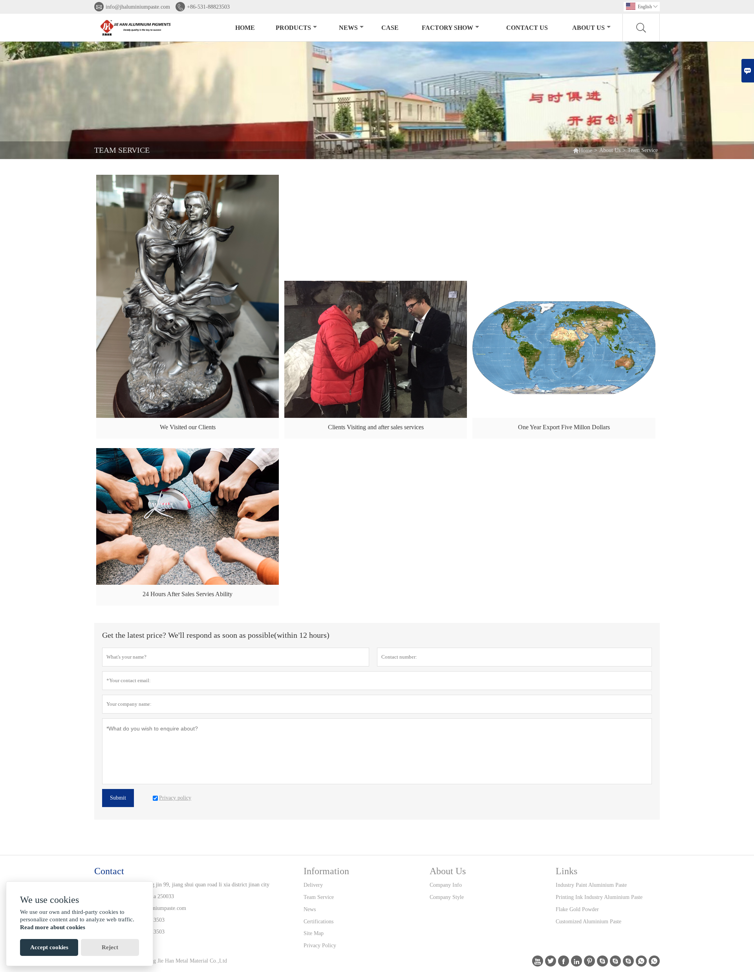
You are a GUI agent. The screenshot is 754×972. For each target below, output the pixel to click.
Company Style (447, 897)
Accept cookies (49, 947)
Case (390, 27)
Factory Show (447, 27)
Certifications (318, 921)
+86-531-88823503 (208, 7)
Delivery (313, 885)
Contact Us (527, 27)
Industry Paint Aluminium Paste (591, 885)
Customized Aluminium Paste (588, 921)
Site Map (314, 933)
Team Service (319, 897)
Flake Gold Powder (577, 909)
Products (293, 27)
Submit (118, 798)
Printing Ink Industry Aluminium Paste (599, 897)
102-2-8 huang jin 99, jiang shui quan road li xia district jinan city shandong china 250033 (195, 890)
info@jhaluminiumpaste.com (138, 7)
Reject (110, 947)
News (348, 27)
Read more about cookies (52, 927)
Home (245, 27)
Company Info (446, 885)
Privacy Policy (320, 945)
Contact (109, 871)
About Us (588, 27)
